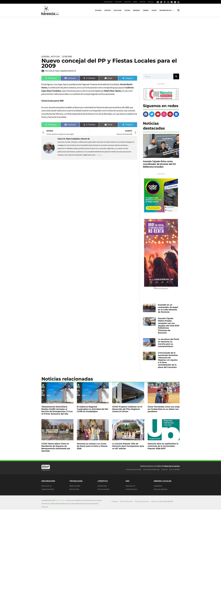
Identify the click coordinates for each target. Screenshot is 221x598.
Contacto (164, 469)
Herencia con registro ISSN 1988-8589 (162, 501)
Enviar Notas (118, 2)
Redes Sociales (75, 486)
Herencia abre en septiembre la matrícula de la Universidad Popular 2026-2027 (163, 446)
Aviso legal (115, 501)
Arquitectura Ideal (47, 489)
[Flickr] (175, 2)
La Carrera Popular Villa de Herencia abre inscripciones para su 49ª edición (128, 446)
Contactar (142, 2)
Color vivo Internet (60, 500)
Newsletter (127, 2)
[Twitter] (161, 2)
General (45, 56)
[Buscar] (176, 76)
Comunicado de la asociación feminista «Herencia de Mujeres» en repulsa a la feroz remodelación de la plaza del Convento (168, 360)
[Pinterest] (165, 2)
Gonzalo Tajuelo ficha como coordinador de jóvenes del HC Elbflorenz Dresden (159, 164)
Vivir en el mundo (103, 489)
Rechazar (146, 594)
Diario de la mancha (172, 466)
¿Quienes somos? (108, 2)
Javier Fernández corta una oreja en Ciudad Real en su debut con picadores (164, 409)
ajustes (115, 595)
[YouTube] (172, 2)
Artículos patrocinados (134, 469)
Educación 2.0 (130, 486)
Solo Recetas (102, 486)
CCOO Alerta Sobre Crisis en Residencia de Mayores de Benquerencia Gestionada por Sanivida (55, 447)
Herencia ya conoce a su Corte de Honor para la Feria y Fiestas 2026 (92, 446)
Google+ (99, 155)
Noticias (55, 56)
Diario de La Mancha (160, 489)
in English (150, 2)
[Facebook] (158, 2)
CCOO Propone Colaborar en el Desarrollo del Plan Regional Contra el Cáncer (127, 409)
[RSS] (178, 2)
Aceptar (132, 594)
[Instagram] (168, 2)
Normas (135, 2)
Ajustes (161, 594)
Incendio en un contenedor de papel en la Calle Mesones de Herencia (168, 308)
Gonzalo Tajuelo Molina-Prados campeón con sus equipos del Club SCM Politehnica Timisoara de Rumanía (168, 325)
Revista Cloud (74, 489)
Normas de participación (142, 501)
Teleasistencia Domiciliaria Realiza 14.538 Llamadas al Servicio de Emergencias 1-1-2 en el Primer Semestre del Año (57, 410)
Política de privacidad (126, 501)
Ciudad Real (158, 486)
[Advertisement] (110, 34)
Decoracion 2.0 (46, 486)
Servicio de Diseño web (151, 469)
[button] (173, 10)
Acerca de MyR (174, 469)
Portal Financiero (131, 489)
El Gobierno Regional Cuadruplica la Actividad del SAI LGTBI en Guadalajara (92, 409)
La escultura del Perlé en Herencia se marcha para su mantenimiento (168, 342)
